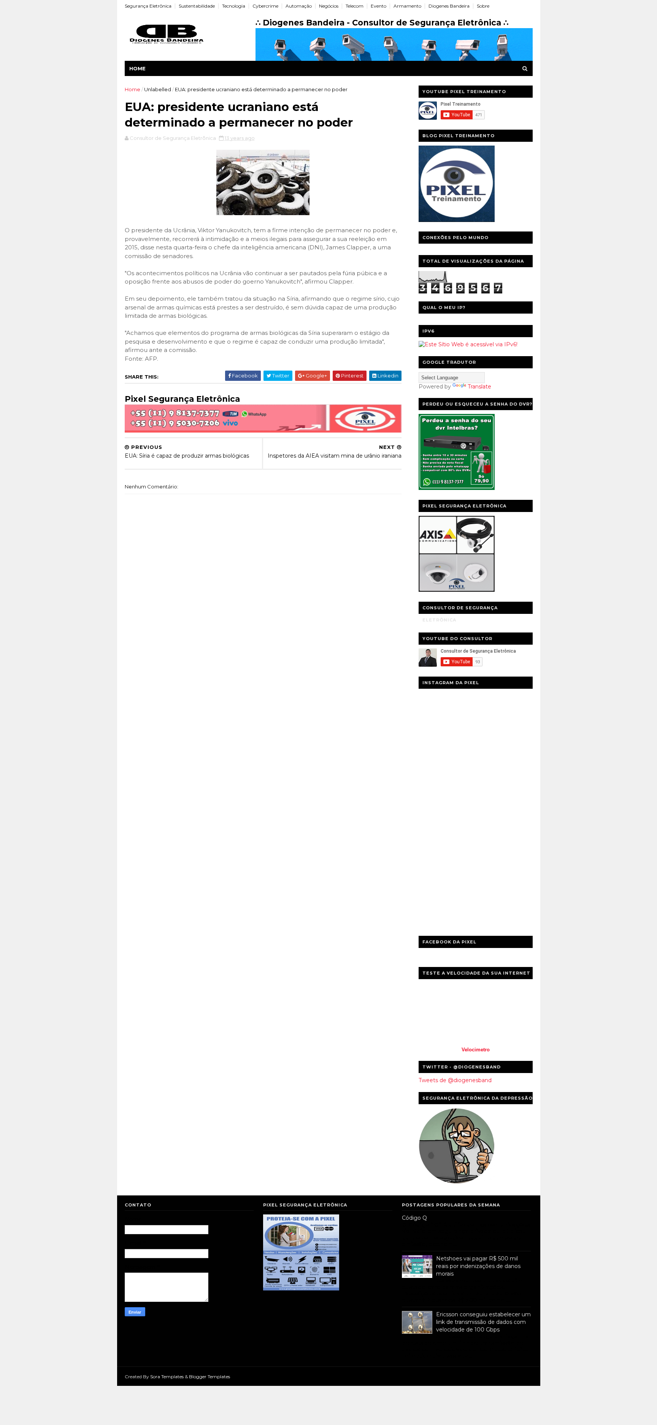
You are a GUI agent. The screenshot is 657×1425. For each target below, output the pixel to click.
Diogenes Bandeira (449, 6)
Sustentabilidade (197, 6)
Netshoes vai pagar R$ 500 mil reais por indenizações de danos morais (478, 1266)
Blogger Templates (209, 1376)
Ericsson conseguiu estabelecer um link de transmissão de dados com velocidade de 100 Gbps (483, 1322)
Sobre (483, 6)
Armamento (407, 6)
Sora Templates (167, 1376)
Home (137, 68)
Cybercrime (265, 6)
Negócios (328, 6)
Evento (378, 6)
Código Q (414, 1217)
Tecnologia (233, 6)
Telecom (354, 6)
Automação (299, 6)
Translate (479, 386)
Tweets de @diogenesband (455, 1080)
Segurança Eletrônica (148, 6)
